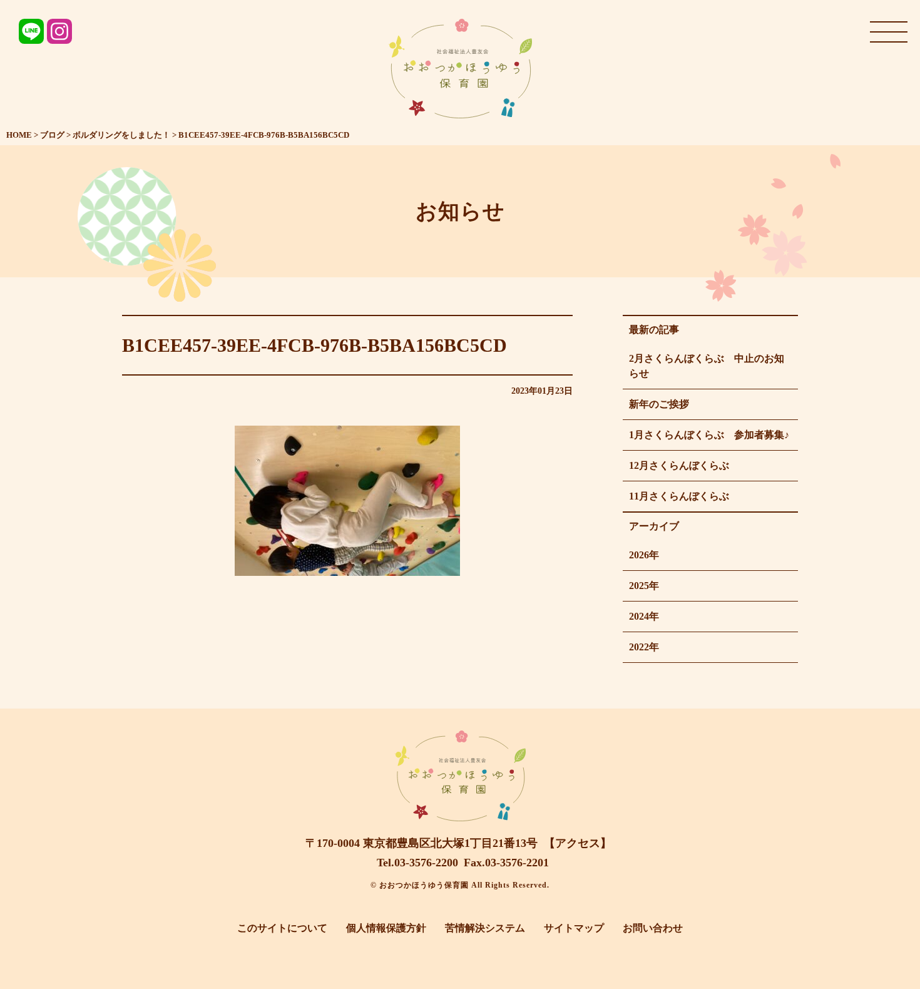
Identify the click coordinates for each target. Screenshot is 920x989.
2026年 (644, 555)
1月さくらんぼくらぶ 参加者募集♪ (709, 434)
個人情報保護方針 (386, 928)
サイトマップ (574, 928)
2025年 (644, 585)
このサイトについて (282, 928)
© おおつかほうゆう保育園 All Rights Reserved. (460, 885)
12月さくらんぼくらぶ (679, 465)
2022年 (644, 647)
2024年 (644, 616)
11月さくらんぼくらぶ (679, 496)
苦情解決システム (485, 928)
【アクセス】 (577, 843)
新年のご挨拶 (659, 404)
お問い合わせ (653, 928)
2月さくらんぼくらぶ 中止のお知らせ (706, 366)
